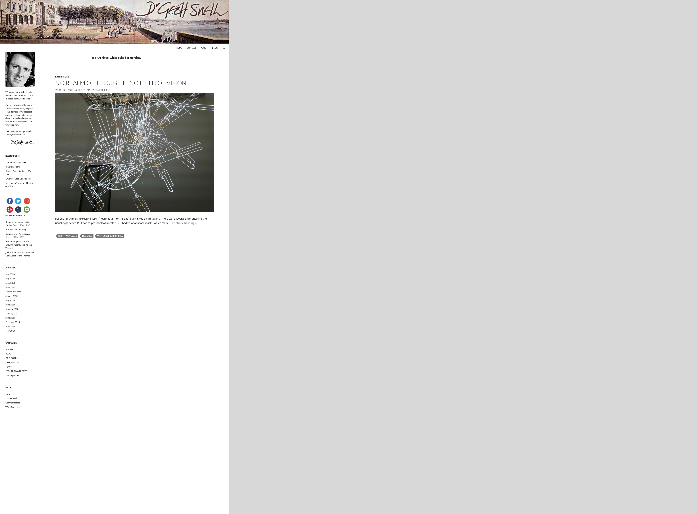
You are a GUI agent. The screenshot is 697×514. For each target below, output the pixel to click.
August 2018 (11, 296)
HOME (179, 48)
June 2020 (10, 283)
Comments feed (12, 402)
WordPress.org (12, 407)
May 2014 (10, 330)
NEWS (8, 366)
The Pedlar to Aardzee (15, 162)
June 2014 (10, 326)
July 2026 (10, 274)
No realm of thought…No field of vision (120, 83)
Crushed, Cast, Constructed (18, 178)
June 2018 (10, 304)
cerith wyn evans (67, 236)
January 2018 (12, 309)
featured (87, 236)
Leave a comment (100, 90)
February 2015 (12, 322)
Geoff (81, 90)
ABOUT (9, 349)
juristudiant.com (13, 252)
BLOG (8, 353)
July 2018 (10, 300)
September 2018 (13, 291)
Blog (215, 48)
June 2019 (10, 287)
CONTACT (191, 48)
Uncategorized (12, 375)
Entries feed (11, 398)
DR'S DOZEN (11, 358)
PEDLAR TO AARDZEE (16, 371)
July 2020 (10, 278)
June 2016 (10, 317)
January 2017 (12, 313)
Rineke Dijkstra (12, 166)
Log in (8, 394)
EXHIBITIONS (62, 76)
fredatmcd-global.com (16, 241)
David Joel (10, 233)
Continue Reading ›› (184, 223)
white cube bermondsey (110, 236)
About (204, 48)
